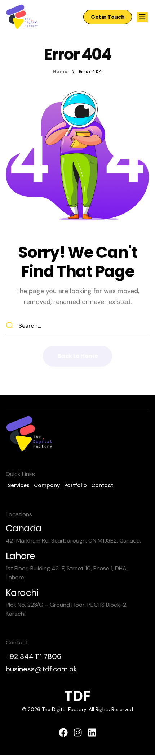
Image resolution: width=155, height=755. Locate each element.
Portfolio (75, 485)
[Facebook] (63, 732)
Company (47, 485)
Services (19, 485)
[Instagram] (77, 732)
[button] (107, 17)
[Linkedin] (92, 732)
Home (60, 71)
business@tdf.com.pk (41, 669)
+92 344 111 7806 (33, 656)
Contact (102, 485)
